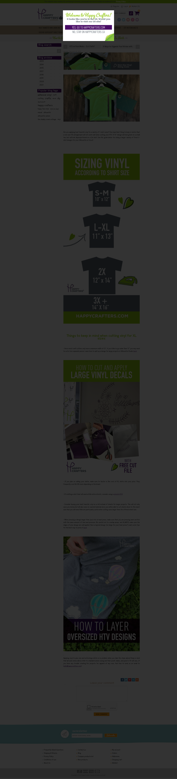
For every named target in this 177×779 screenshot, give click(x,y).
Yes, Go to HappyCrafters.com (88, 27)
